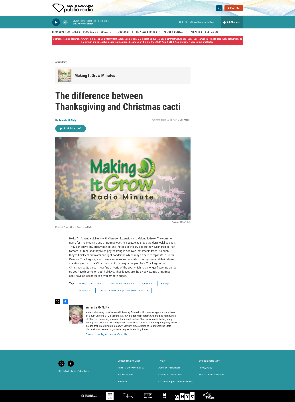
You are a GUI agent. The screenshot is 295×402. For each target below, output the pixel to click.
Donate (235, 8)
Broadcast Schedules (66, 32)
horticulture (85, 290)
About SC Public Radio (169, 368)
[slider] (70, 22)
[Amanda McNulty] (76, 314)
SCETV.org (211, 32)
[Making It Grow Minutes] (64, 75)
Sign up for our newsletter (211, 375)
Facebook (122, 381)
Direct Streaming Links (129, 361)
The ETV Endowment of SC (131, 368)
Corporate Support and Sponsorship (175, 381)
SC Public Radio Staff (209, 361)
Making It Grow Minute (122, 283)
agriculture (147, 283)
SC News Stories (146, 32)
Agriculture (61, 62)
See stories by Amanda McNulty (107, 334)
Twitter (161, 361)
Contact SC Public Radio (170, 375)
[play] (56, 22)
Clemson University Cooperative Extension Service (123, 290)
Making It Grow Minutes (95, 75)
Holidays (165, 283)
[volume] (65, 22)
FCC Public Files (125, 375)
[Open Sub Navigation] (113, 32)
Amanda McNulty (67, 120)
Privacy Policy (205, 368)
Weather (196, 32)
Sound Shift (125, 32)
